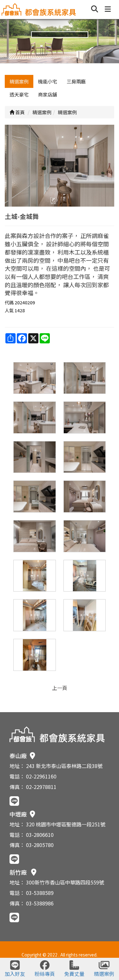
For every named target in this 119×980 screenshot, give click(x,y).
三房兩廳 (76, 81)
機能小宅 (47, 81)
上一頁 (59, 688)
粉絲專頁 (45, 973)
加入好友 (15, 973)
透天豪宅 (19, 94)
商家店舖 (47, 94)
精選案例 (19, 81)
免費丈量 (74, 973)
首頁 (19, 112)
